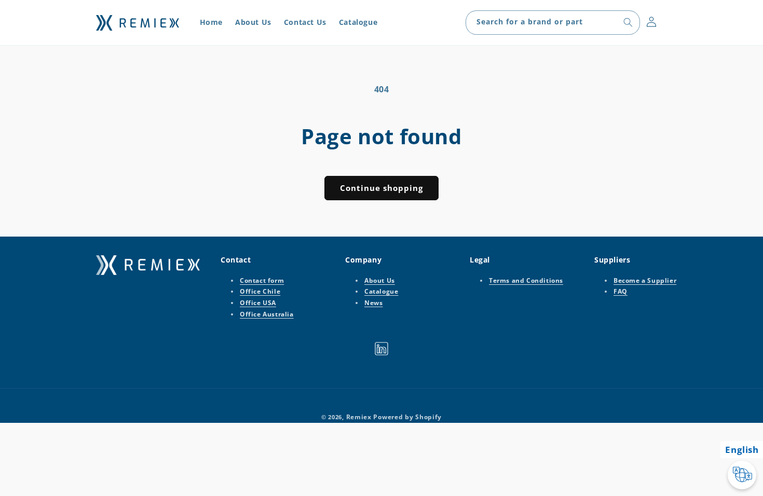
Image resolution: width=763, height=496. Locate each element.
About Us (379, 280)
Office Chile (260, 291)
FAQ (621, 291)
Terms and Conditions (526, 280)
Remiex (359, 416)
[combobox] (552, 22)
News (373, 302)
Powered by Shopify (407, 416)
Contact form (262, 280)
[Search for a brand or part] (628, 22)
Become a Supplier (645, 280)
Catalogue (381, 291)
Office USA (258, 302)
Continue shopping (381, 188)
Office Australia (267, 314)
